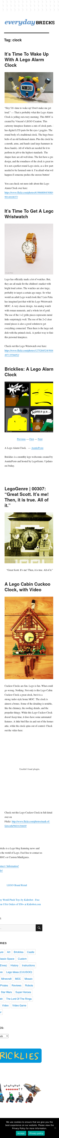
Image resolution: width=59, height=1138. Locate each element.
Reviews (16, 985)
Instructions (28, 965)
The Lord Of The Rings (19, 999)
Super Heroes (23, 992)
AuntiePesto (37, 447)
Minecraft (6, 978)
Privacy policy (36, 1133)
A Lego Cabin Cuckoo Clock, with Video (27, 587)
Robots (29, 985)
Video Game (19, 1005)
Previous (21, 439)
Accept (21, 1133)
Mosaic (29, 978)
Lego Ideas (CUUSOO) (19, 972)
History (14, 965)
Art (8, 952)
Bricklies (18, 952)
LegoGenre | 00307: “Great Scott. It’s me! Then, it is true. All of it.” (27, 496)
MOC (18, 978)
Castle (30, 952)
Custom (22, 958)
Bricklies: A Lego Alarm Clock (30, 372)
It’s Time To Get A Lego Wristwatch (29, 214)
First (31, 439)
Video (5, 1005)
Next (40, 439)
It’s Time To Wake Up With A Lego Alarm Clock (27, 59)
